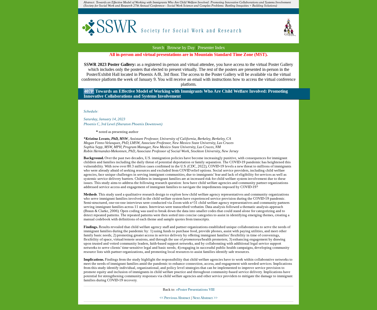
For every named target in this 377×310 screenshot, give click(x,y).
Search (158, 47)
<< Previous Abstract (175, 298)
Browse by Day (181, 47)
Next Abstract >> (205, 298)
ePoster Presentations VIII (195, 290)
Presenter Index (211, 47)
